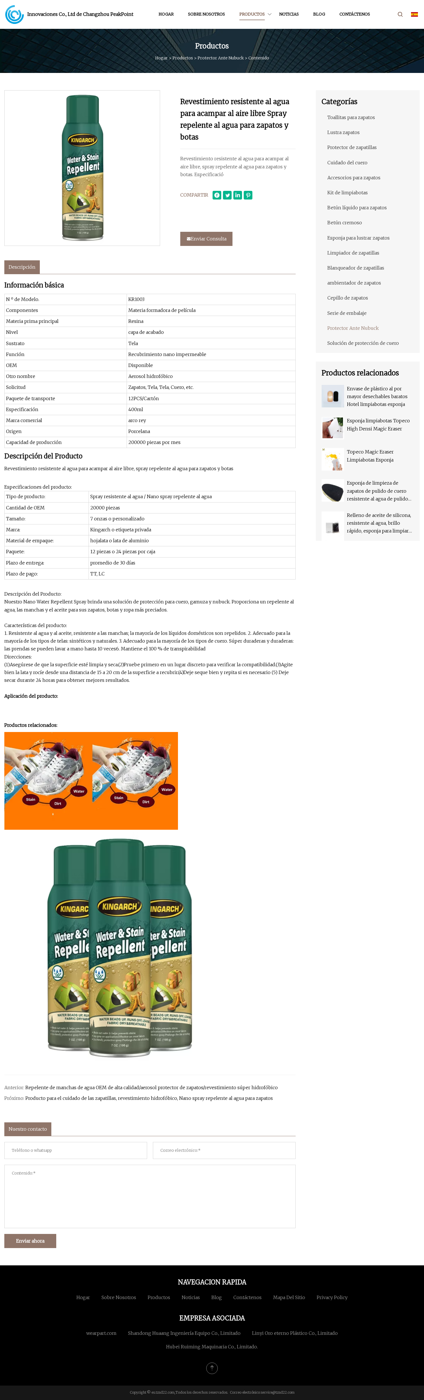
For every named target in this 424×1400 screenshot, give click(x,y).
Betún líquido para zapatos (357, 207)
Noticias (289, 14)
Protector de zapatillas (352, 147)
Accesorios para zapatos (353, 177)
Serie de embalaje (347, 313)
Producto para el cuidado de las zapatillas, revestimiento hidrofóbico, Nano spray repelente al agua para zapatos (149, 1098)
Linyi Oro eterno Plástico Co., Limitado (295, 1333)
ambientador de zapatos (354, 283)
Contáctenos (354, 14)
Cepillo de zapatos (347, 298)
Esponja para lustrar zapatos (358, 238)
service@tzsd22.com (277, 1392)
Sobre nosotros (206, 14)
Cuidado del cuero (347, 162)
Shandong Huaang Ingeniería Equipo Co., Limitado (184, 1333)
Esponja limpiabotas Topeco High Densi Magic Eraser (378, 424)
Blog (319, 14)
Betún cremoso (344, 222)
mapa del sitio (289, 1297)
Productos (252, 14)
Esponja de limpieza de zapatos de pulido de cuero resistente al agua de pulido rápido (377, 491)
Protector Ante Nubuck (221, 58)
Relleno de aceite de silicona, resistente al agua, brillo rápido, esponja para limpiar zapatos (379, 523)
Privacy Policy (332, 1297)
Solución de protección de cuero (363, 343)
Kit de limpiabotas (347, 192)
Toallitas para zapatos (351, 117)
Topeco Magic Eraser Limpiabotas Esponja (370, 455)
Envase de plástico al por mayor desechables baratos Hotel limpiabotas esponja (377, 396)
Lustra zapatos (343, 132)
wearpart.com (101, 1333)
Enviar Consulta (208, 239)
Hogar (166, 14)
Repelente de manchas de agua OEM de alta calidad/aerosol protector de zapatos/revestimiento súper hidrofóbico (151, 1087)
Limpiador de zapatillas (353, 253)
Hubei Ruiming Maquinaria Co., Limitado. (212, 1347)
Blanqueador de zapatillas (355, 268)
